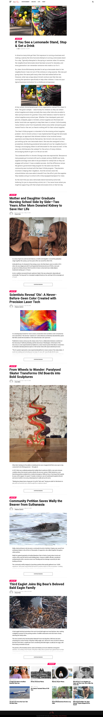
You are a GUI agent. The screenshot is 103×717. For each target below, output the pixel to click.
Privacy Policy (55, 716)
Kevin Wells (17, 381)
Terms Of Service (63, 716)
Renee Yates (18, 214)
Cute (39, 1)
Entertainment (25, 1)
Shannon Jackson (19, 307)
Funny (43, 1)
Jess (18, 48)
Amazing (33, 1)
